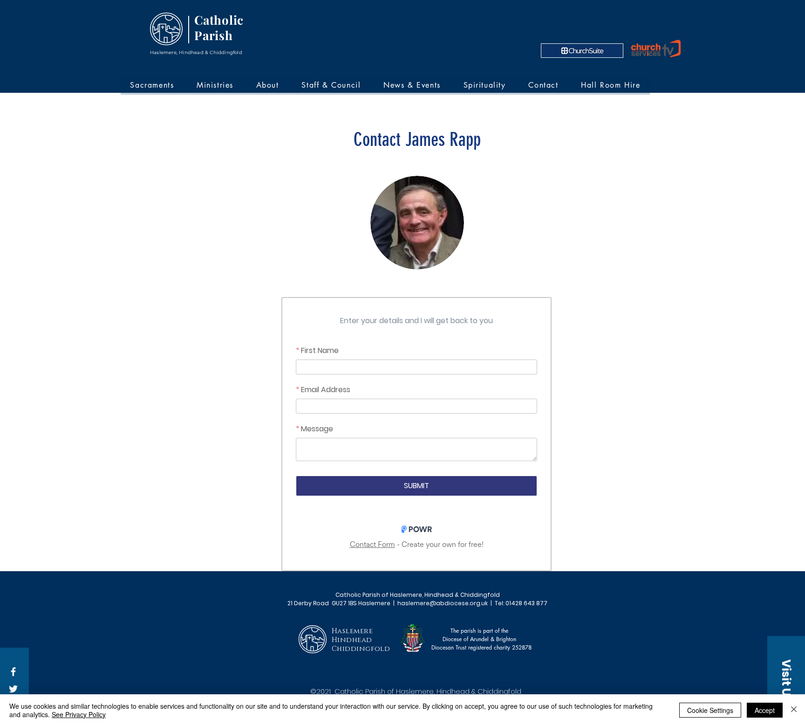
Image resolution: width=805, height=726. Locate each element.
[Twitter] (13, 689)
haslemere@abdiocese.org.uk (442, 603)
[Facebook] (13, 672)
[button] (786, 681)
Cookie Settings (710, 710)
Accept (765, 710)
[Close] (793, 710)
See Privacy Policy (79, 714)
